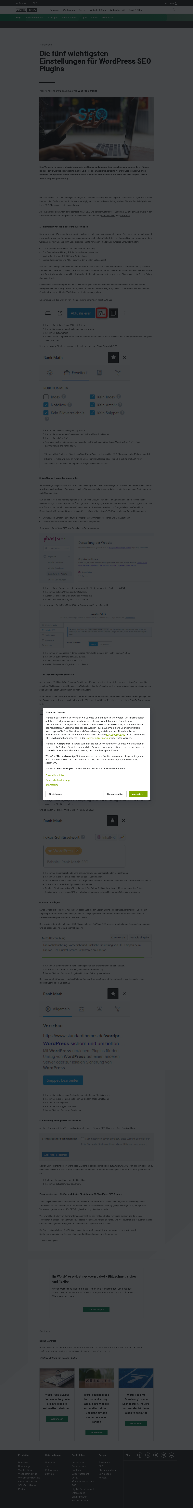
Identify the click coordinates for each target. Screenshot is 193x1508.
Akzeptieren (138, 794)
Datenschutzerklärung (98, 738)
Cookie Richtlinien (115, 734)
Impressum (51, 784)
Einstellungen (55, 794)
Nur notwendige (115, 794)
